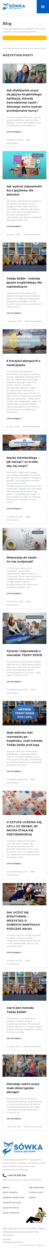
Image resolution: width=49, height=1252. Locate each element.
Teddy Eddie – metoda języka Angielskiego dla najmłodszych (24, 282)
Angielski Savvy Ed (12, 1202)
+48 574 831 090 (16, 1175)
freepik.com (40, 1245)
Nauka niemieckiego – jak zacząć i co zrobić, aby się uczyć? (23, 462)
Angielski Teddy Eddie (14, 1197)
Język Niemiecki (11, 1207)
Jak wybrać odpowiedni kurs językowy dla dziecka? (24, 190)
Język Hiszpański (11, 1212)
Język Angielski (10, 1192)
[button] (43, 6)
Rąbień (32, 1197)
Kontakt (7, 1239)
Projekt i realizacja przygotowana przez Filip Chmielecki (24, 1231)
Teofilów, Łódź (36, 1192)
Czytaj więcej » (14, 132)
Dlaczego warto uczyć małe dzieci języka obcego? (23, 1088)
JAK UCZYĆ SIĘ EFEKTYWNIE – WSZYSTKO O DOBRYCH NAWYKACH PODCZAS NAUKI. (23, 920)
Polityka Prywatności (13, 1242)
